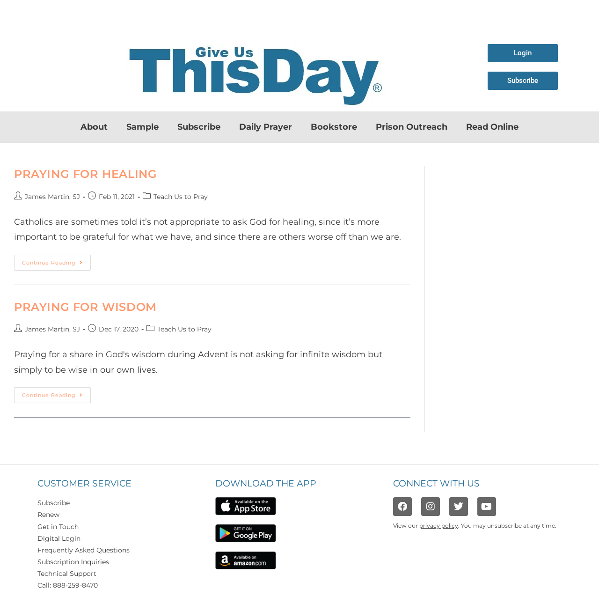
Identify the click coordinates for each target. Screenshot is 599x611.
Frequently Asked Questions (83, 550)
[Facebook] (402, 506)
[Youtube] (486, 506)
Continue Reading (56, 260)
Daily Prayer (265, 127)
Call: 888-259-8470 (67, 585)
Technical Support (66, 573)
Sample (142, 127)
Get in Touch (58, 527)
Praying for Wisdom (87, 307)
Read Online (492, 127)
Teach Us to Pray (180, 196)
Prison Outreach (411, 127)
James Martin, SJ (52, 196)
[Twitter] (458, 506)
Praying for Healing (85, 174)
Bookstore (334, 127)
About (94, 127)
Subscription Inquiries (73, 562)
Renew (48, 514)
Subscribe (198, 127)
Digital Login (58, 538)
